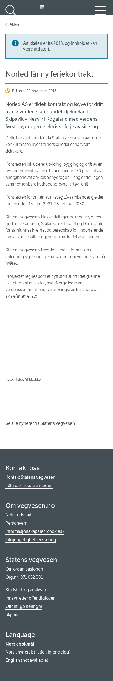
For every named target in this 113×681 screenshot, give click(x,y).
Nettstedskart (18, 514)
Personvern (16, 523)
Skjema (12, 614)
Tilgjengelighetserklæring (30, 539)
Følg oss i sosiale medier (29, 485)
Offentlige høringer (23, 606)
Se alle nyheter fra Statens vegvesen (40, 423)
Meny (100, 19)
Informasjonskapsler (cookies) (34, 531)
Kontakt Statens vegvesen (30, 477)
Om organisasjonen (24, 569)
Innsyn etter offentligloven (30, 598)
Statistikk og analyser (25, 590)
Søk (11, 19)
